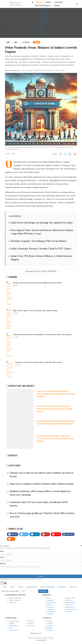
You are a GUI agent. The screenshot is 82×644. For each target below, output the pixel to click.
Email (2, 557)
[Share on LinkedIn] (70, 154)
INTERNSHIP (61, 587)
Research (31, 623)
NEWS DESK (39, 2)
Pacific (48, 598)
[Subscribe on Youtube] (74, 154)
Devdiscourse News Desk (12, 70)
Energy (43, 18)
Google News (69, 534)
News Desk (31, 626)
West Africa (68, 600)
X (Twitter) (49, 623)
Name (2, 551)
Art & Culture (43, 11)
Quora (46, 534)
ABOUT (12, 587)
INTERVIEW (57, 6)
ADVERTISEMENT (31, 587)
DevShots (31, 621)
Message (3, 563)
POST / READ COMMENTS (46, 271)
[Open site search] (76, 4)
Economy (43, 14)
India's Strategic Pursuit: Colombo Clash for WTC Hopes (41, 248)
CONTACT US (73, 587)
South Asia (49, 600)
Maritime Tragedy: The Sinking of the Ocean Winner (38, 241)
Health (43, 24)
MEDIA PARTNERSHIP (47, 587)
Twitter (25, 534)
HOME (5, 587)
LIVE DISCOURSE (58, 2)
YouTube (49, 626)
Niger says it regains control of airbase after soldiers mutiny (42, 483)
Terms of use (40, 638)
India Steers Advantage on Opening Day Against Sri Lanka (41, 222)
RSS (12, 539)
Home (7, 42)
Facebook (14, 534)
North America (69, 607)
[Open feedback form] (5, 583)
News (15, 42)
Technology (43, 12)
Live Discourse (13, 630)
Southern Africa (70, 598)
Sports (43, 30)
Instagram (49, 628)
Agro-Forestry (43, 9)
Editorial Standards (15, 598)
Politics (43, 20)
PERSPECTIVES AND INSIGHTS (43, 6)
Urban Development (43, 34)
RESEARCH (48, 2)
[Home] (32, 2)
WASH (43, 36)
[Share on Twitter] (65, 154)
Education (43, 16)
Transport (43, 32)
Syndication (12, 603)
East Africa (49, 614)
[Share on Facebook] (60, 154)
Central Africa (50, 611)
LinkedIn (35, 534)
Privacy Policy (49, 638)
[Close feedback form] (81, 545)
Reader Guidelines (14, 600)
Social (43, 28)
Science (43, 26)
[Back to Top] (1, 583)
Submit (41, 576)
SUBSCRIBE (43, 591)
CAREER (20, 587)
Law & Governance (43, 22)
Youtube (57, 534)
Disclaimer (31, 638)
